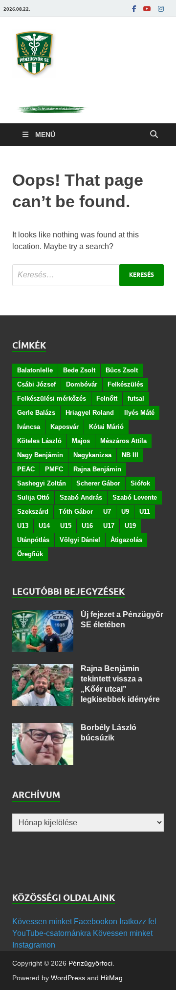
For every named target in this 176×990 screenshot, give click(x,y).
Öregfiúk (30, 554)
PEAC (26, 469)
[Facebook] (134, 8)
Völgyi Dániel (80, 540)
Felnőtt (106, 398)
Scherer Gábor (98, 483)
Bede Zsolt (79, 370)
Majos (81, 441)
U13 (22, 525)
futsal (136, 398)
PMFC (54, 469)
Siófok (140, 483)
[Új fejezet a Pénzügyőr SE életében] (42, 615)
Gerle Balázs (36, 412)
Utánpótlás (33, 540)
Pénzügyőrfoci (90, 963)
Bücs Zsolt (122, 370)
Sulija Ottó (33, 497)
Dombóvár (81, 384)
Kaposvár (64, 426)
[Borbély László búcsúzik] (42, 728)
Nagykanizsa (92, 455)
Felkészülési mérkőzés (51, 398)
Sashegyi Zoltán (41, 483)
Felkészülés (125, 384)
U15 (65, 525)
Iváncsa (28, 426)
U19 (130, 525)
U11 (144, 511)
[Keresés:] (88, 275)
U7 (107, 511)
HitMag (112, 978)
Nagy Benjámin (40, 455)
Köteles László (39, 441)
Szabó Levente (134, 497)
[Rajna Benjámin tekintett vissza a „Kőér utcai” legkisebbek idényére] (42, 669)
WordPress (68, 978)
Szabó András (81, 497)
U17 (108, 525)
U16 (87, 525)
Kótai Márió (106, 426)
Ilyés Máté (139, 412)
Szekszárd (32, 511)
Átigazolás (126, 540)
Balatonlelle (35, 370)
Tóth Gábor (76, 511)
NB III (130, 455)
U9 (125, 511)
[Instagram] (160, 8)
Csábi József (36, 384)
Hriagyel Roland (90, 412)
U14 (44, 525)
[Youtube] (147, 8)
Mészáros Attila (123, 441)
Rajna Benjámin (97, 469)
